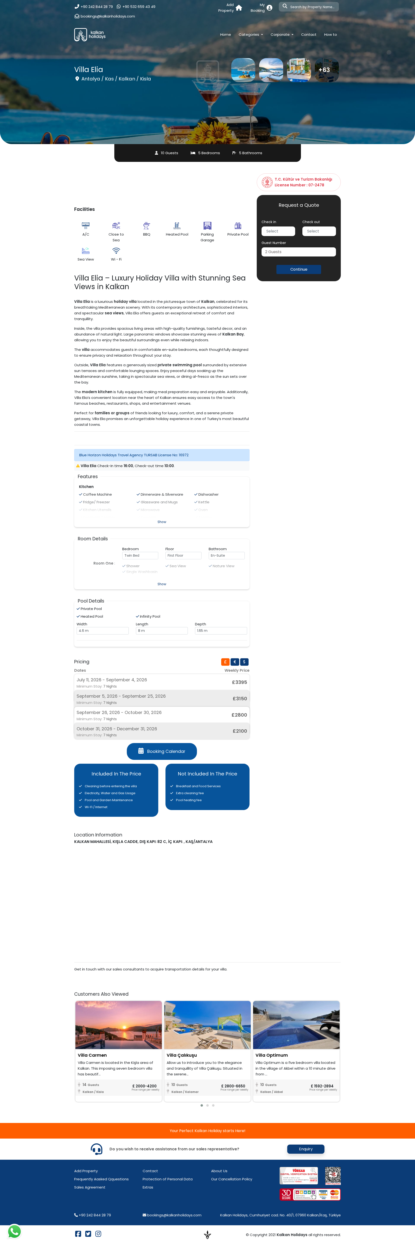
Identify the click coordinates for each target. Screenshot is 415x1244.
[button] (299, 252)
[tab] (225, 662)
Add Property (86, 1170)
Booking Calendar (166, 751)
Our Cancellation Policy (231, 1179)
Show (162, 522)
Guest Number (274, 242)
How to (330, 34)
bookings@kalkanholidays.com (108, 16)
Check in (269, 222)
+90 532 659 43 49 (138, 6)
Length (142, 624)
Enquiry (306, 1149)
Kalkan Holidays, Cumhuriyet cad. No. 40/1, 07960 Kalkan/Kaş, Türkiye (280, 1215)
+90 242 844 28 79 (96, 6)
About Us (219, 1170)
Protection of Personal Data (168, 1179)
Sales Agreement (89, 1187)
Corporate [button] (281, 34)
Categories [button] (249, 34)
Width (82, 624)
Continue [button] (298, 269)
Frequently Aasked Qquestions (101, 1179)
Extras (148, 1187)
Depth (200, 624)
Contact (309, 34)
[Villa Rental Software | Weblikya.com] (207, 1234)
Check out (311, 222)
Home (227, 34)
